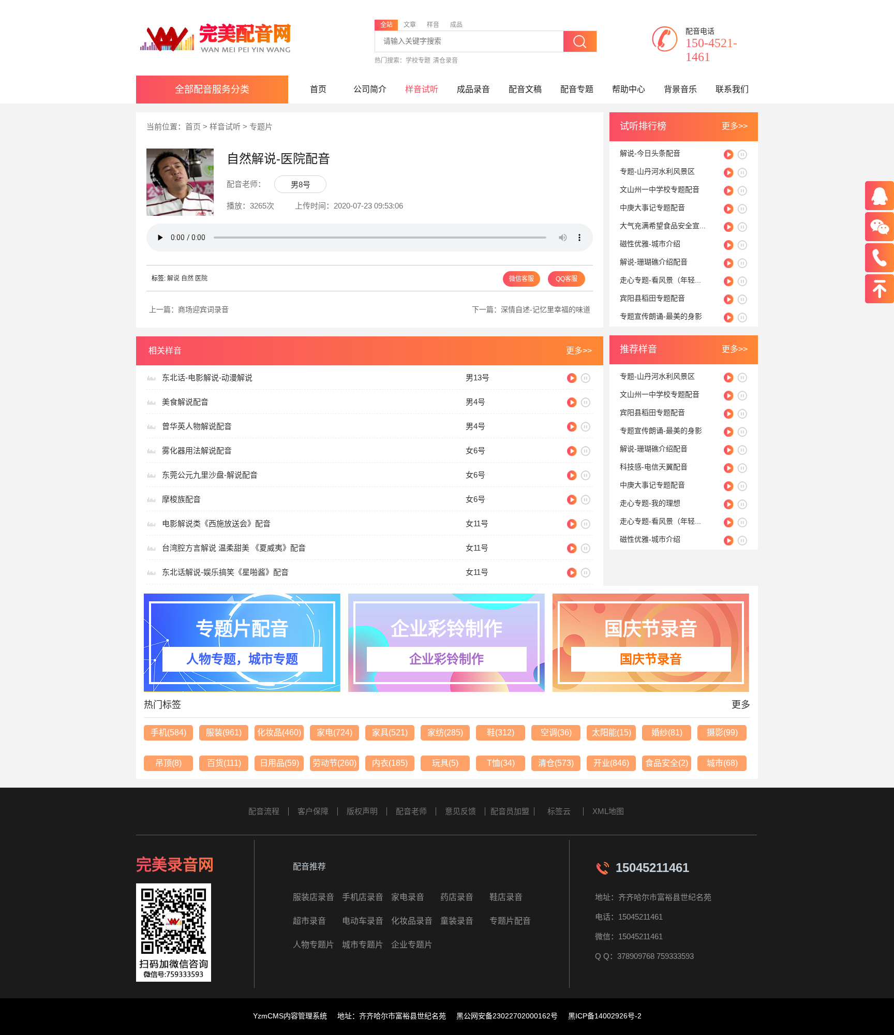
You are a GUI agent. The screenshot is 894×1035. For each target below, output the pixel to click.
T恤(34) (501, 763)
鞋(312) (500, 732)
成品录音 (473, 89)
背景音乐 (680, 89)
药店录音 (456, 897)
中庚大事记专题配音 (652, 207)
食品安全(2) (666, 763)
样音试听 (421, 89)
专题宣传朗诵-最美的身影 (661, 316)
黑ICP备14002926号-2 (605, 1016)
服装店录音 (313, 897)
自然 (187, 278)
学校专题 (418, 60)
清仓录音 (445, 60)
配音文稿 (525, 89)
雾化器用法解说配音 (197, 450)
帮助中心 (628, 89)
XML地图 (608, 811)
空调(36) (556, 732)
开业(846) (611, 763)
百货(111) (224, 763)
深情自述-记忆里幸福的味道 (545, 309)
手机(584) (168, 732)
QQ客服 (566, 279)
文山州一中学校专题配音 (659, 189)
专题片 (261, 126)
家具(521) (390, 732)
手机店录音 (362, 897)
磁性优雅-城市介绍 (650, 244)
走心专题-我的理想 (650, 503)
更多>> (735, 126)
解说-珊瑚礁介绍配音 (654, 262)
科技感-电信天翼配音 (654, 467)
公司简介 (369, 89)
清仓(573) (556, 763)
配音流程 (263, 811)
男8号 (300, 184)
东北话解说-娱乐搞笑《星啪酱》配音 (225, 572)
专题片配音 (510, 920)
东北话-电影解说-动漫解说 (207, 377)
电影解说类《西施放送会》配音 (216, 523)
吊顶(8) (168, 763)
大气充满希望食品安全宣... (663, 225)
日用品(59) (279, 763)
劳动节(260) (334, 763)
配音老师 (411, 811)
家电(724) (334, 732)
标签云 (559, 811)
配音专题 (576, 89)
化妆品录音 (412, 920)
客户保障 (313, 811)
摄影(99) (722, 732)
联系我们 (732, 89)
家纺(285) (445, 732)
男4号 (475, 401)
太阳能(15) (611, 732)
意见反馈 (460, 811)
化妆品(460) (279, 732)
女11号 (477, 523)
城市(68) (722, 763)
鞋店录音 (506, 897)
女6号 (475, 450)
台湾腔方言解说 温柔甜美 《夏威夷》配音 (234, 547)
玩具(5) (445, 763)
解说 (173, 278)
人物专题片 (313, 944)
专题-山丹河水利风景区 (657, 171)
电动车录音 (362, 920)
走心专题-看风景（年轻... (660, 280)
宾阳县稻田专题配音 (652, 298)
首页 (318, 89)
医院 (201, 278)
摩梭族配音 (181, 499)
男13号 (477, 377)
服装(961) (224, 732)
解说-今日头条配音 (650, 153)
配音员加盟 (509, 811)
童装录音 (456, 920)
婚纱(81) (666, 732)
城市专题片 (362, 944)
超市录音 (309, 920)
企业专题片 (412, 944)
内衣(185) (390, 763)
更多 (741, 705)
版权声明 (362, 811)
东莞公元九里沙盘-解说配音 (210, 474)
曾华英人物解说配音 (197, 426)
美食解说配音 (185, 401)
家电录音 (407, 897)
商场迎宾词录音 (203, 309)
